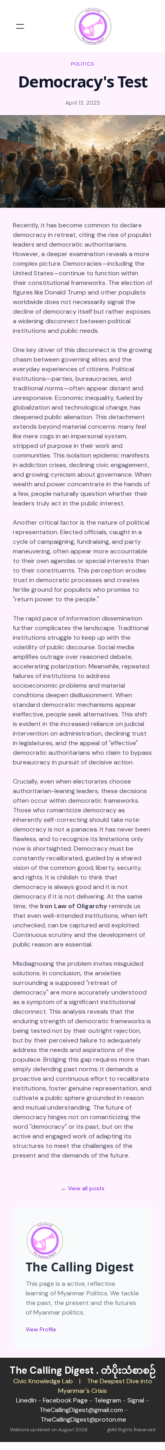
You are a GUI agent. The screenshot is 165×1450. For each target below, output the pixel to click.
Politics (82, 64)
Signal (135, 1400)
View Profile (41, 1329)
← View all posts (83, 1188)
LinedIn (26, 1400)
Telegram (107, 1400)
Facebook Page (65, 1400)
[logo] (92, 26)
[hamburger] (20, 26)
